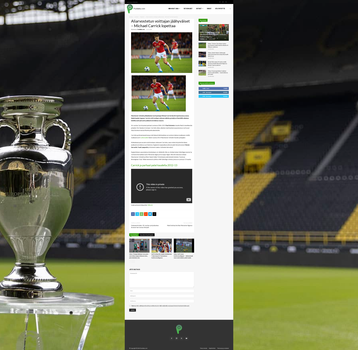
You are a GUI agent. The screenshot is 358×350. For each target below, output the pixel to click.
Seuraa (225, 92)
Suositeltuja (134, 235)
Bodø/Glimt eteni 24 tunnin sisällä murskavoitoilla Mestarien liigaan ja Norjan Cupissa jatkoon (217, 63)
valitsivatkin (144, 137)
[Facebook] (220, 2)
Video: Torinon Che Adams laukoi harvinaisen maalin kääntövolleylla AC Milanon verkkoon (218, 45)
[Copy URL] (154, 214)
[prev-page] (130, 261)
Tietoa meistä (203, 348)
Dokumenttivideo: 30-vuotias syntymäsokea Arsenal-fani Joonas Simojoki (145, 226)
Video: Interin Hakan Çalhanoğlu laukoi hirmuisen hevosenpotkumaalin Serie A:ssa (218, 54)
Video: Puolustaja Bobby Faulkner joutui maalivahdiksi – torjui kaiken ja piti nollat (218, 72)
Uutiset (136, 17)
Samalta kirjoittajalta (146, 235)
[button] (230, 8)
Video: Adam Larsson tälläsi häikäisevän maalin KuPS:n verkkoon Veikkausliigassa (213, 34)
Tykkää (225, 88)
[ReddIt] (146, 214)
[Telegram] (150, 214)
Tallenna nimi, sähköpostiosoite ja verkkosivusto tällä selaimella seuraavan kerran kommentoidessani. (160, 306)
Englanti (142, 17)
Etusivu (131, 17)
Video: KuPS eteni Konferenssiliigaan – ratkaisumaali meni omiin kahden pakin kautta (183, 256)
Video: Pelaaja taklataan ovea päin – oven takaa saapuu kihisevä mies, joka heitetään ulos (139, 256)
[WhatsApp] (141, 214)
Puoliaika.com (141, 29)
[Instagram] (223, 2)
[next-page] (133, 261)
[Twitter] (226, 2)
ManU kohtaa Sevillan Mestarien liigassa (179, 225)
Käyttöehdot (212, 348)
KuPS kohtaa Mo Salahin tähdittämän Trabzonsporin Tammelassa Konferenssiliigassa (161, 256)
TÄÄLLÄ (149, 205)
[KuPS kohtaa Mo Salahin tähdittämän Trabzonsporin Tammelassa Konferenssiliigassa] (161, 246)
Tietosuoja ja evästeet (223, 348)
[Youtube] (186, 338)
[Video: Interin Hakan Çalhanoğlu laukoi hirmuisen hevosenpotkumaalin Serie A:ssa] (202, 54)
